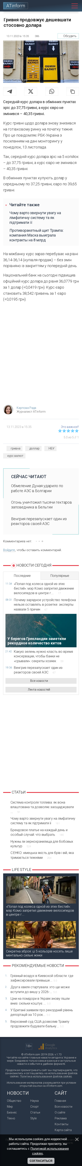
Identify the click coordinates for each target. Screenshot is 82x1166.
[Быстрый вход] (55, 5)
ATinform (15, 5)
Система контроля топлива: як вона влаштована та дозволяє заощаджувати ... (42, 807)
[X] (30, 91)
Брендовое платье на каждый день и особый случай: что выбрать (39, 832)
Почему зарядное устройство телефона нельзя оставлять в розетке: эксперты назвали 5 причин (45, 604)
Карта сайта (63, 1130)
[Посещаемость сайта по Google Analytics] (47, 1046)
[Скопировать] (72, 91)
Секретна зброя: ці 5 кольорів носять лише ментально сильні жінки (39, 953)
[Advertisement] (41, 354)
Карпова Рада (26, 408)
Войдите (9, 550)
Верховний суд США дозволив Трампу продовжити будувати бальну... (40, 1024)
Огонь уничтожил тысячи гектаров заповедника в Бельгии (41, 504)
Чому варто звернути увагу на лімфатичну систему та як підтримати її (35, 218)
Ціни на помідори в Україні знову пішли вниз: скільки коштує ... (40, 1001)
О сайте (60, 1112)
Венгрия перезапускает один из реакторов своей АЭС (39, 521)
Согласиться (41, 1160)
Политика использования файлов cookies (46, 1076)
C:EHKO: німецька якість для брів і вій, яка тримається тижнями (42, 855)
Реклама (61, 1118)
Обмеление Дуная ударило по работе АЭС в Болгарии (37, 488)
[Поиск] (65, 5)
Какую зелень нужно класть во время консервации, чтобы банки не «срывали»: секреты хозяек (43, 656)
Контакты (61, 1124)
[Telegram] (9, 91)
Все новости (39, 680)
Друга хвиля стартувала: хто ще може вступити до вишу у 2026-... (40, 989)
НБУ (51, 448)
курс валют (15, 455)
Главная (60, 1100)
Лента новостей (39, 689)
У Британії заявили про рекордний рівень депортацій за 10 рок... (42, 1012)
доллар (34, 448)
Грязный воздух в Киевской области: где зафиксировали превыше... (42, 978)
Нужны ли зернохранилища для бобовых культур (42, 844)
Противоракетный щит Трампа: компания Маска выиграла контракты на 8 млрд (36, 235)
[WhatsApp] (51, 91)
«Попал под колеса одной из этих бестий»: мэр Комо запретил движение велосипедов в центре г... (44, 588)
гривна (15, 448)
